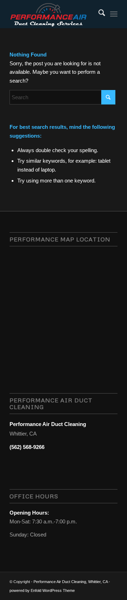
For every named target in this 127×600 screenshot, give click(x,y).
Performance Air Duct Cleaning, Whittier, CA (71, 582)
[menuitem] (98, 14)
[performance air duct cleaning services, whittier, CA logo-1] (53, 14)
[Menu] (113, 14)
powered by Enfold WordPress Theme (42, 590)
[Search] (98, 14)
